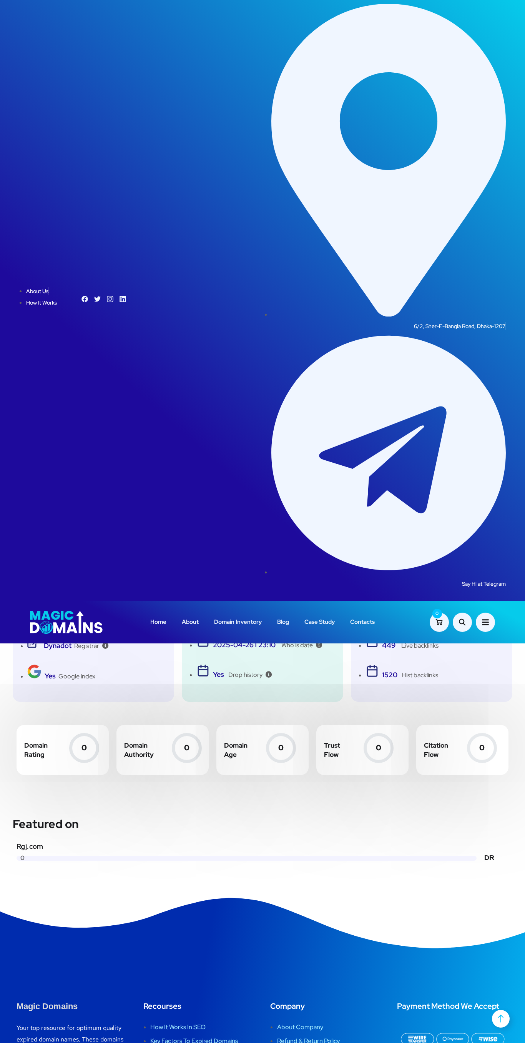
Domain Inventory (238, 622)
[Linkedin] (123, 299)
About (190, 622)
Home (158, 622)
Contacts (362, 622)
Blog (283, 622)
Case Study (319, 622)
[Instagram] (110, 299)
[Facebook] (84, 299)
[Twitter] (97, 299)
